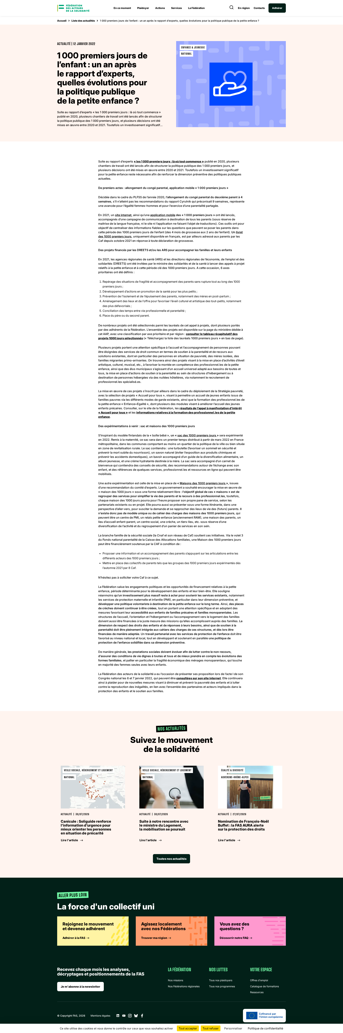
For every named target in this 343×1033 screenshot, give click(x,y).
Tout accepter (188, 1028)
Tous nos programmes (222, 986)
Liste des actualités (83, 20)
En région (244, 8)
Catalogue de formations (264, 986)
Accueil (61, 20)
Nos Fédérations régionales (184, 986)
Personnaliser (233, 1028)
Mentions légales (100, 1015)
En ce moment (122, 7)
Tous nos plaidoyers (220, 980)
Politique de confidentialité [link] (265, 1028)
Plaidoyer (143, 7)
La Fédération (196, 7)
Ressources (257, 992)
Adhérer (277, 7)
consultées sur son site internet (198, 678)
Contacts (259, 8)
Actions (160, 7)
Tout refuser (211, 1028)
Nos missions (175, 980)
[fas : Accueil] (73, 8)
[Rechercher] (231, 8)
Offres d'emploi (259, 980)
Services (176, 7)
